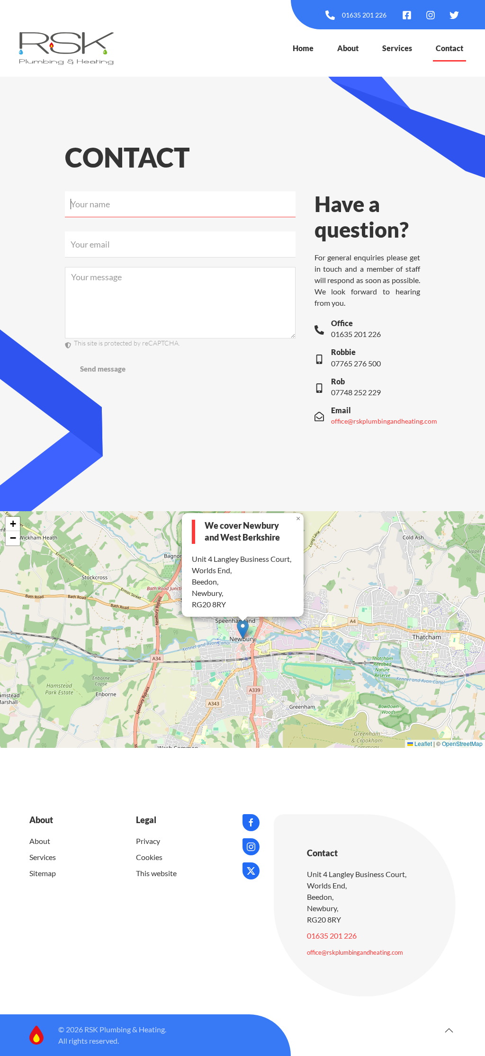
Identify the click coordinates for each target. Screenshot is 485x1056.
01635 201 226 (332, 935)
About (348, 48)
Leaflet (422, 743)
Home (303, 48)
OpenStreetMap (462, 743)
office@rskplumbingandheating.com (384, 421)
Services (397, 48)
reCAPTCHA (160, 343)
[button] (243, 629)
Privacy (148, 840)
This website (156, 873)
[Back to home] (66, 48)
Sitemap (42, 873)
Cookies (149, 856)
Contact (449, 48)
